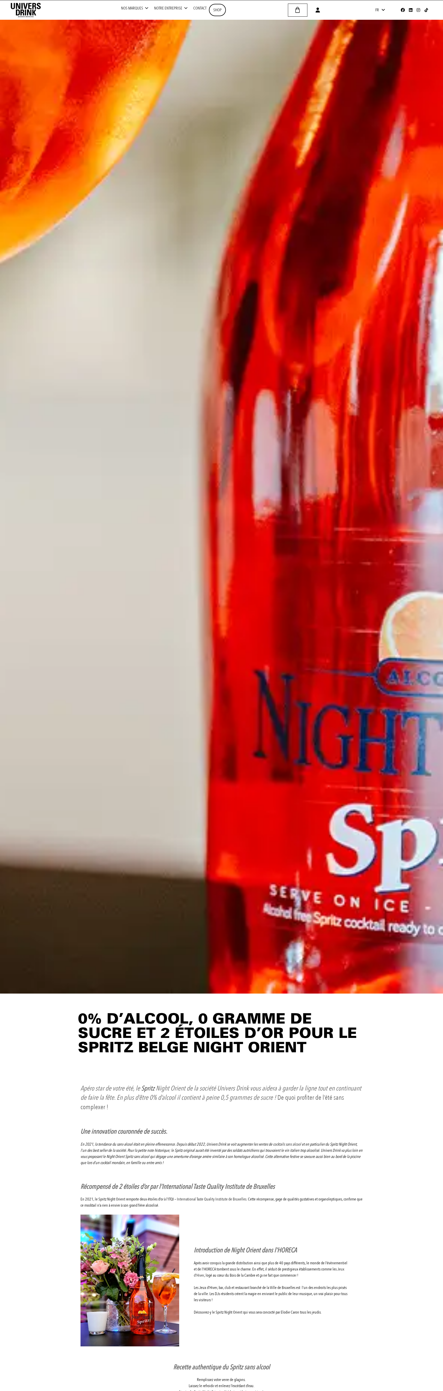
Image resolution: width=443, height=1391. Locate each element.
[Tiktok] (426, 10)
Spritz (148, 1088)
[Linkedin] (411, 10)
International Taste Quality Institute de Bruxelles (211, 1199)
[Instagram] (418, 10)
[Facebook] (403, 10)
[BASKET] (297, 10)
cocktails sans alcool (287, 1144)
